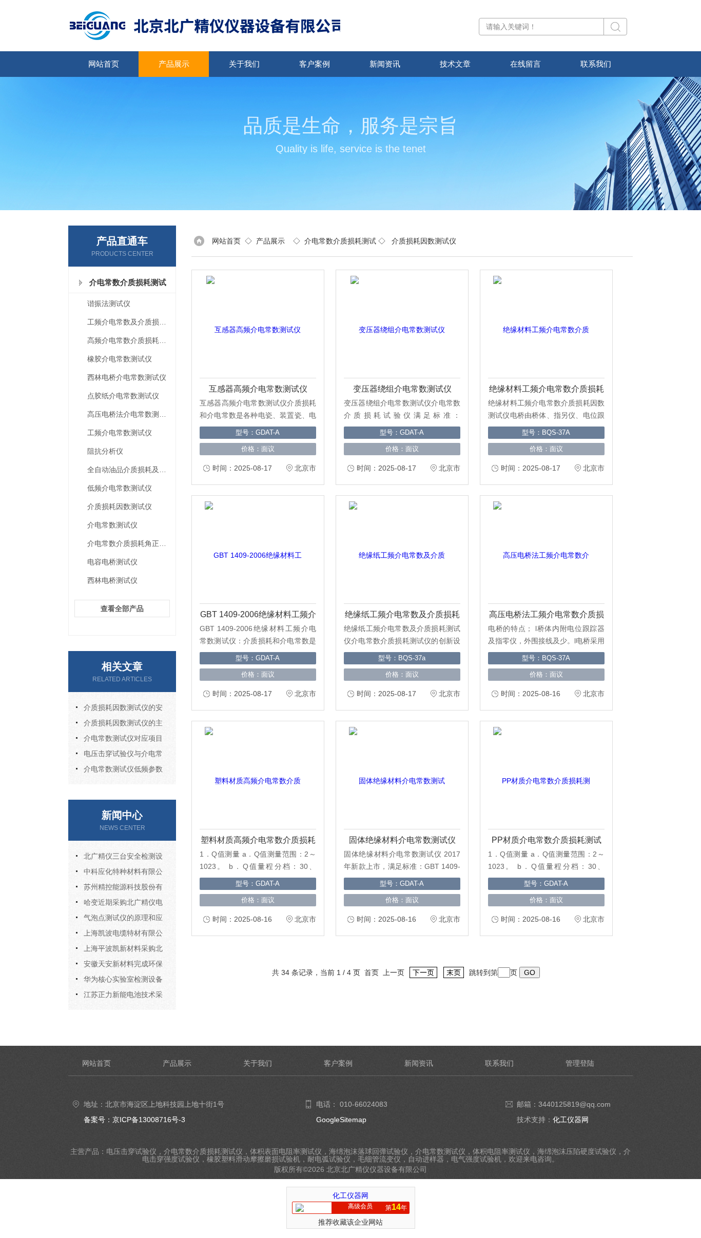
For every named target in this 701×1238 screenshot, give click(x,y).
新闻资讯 (384, 63)
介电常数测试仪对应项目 (123, 738)
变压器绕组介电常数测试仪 (402, 388)
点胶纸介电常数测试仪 (123, 396)
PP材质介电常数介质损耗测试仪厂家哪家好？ (546, 842)
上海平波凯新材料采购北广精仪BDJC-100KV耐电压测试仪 (119, 950)
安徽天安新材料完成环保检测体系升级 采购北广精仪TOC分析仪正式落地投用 (120, 965)
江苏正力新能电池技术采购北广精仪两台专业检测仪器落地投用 (119, 996)
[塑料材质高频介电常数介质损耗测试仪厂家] (253, 775)
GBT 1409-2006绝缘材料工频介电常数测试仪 (258, 616)
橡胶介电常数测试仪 (119, 359)
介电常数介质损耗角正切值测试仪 (130, 543)
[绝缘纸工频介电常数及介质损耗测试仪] (397, 549)
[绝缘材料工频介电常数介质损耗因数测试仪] (542, 324)
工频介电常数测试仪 (119, 433)
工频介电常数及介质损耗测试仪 (130, 322)
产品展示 (174, 63)
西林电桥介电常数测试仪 (126, 377)
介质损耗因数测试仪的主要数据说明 (119, 724)
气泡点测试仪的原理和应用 (119, 919)
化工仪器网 (571, 1119)
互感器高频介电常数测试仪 (258, 388)
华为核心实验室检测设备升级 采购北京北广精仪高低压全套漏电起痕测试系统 (120, 981)
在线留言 (525, 63)
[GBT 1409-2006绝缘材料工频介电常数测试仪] (253, 549)
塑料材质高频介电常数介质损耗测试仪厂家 (258, 842)
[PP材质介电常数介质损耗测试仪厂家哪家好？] (542, 775)
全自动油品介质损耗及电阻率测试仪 (130, 469)
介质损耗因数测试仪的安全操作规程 (119, 709)
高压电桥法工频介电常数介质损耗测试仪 (546, 616)
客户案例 (314, 63)
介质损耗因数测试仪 (119, 506)
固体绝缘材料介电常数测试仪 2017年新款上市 (402, 842)
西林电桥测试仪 (112, 580)
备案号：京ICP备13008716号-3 (134, 1119)
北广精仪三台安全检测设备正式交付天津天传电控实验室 (119, 858)
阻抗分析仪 (105, 451)
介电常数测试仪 (112, 525)
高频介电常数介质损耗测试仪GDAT (130, 340)
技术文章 (455, 63)
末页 (453, 972)
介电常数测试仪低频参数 (123, 769)
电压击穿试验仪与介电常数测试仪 (119, 755)
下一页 (423, 972)
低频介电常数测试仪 (119, 488)
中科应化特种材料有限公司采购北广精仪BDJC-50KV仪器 (120, 873)
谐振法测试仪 (108, 303)
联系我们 (595, 63)
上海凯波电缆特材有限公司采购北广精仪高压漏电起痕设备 (119, 935)
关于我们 (244, 63)
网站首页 (103, 63)
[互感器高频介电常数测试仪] (253, 324)
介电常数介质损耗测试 (127, 282)
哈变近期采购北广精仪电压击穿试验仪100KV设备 (119, 904)
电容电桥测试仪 (112, 562)
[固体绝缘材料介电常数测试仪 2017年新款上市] (397, 775)
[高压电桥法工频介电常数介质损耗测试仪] (542, 549)
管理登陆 (580, 1063)
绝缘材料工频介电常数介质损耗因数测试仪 (546, 390)
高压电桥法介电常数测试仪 (130, 414)
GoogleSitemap (341, 1119)
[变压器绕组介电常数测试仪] (397, 324)
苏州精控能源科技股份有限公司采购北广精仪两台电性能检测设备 (119, 889)
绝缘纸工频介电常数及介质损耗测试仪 (402, 616)
